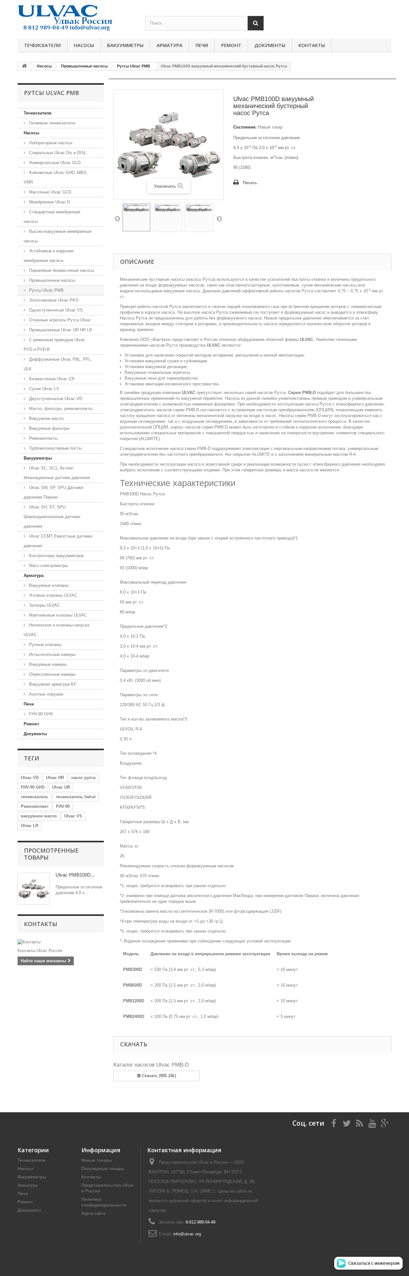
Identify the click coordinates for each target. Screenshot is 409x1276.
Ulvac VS (73, 816)
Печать (250, 182)
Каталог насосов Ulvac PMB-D (151, 1065)
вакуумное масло (39, 816)
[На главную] (24, 66)
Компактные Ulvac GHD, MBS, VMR (56, 177)
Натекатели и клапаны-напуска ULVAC (56, 630)
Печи (202, 45)
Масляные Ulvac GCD (49, 192)
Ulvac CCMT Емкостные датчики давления (58, 541)
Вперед (219, 218)
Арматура (169, 45)
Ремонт (231, 45)
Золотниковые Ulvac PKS (53, 300)
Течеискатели (42, 45)
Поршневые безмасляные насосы (61, 270)
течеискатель (34, 796)
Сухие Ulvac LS (43, 388)
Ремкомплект (35, 806)
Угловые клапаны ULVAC (52, 595)
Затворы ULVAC (44, 605)
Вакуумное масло (46, 418)
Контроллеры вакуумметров (56, 555)
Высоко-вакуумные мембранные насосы (57, 236)
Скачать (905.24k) (158, 1075)
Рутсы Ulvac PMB (46, 290)
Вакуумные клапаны (48, 585)
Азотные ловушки (45, 694)
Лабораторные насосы (50, 142)
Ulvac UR (61, 787)
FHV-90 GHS (40, 714)
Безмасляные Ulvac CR (51, 378)
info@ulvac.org (187, 1234)
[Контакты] (61, 942)
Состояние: (245, 127)
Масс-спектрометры (48, 565)
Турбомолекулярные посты (54, 448)
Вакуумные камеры (47, 664)
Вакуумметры (125, 45)
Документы (269, 45)
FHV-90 (63, 806)
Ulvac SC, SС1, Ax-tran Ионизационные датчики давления (57, 473)
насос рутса (83, 777)
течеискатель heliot (76, 796)
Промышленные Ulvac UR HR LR (60, 329)
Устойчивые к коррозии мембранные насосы (48, 255)
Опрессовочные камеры (51, 674)
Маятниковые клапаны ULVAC (57, 615)
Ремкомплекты (43, 438)
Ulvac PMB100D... (75, 875)
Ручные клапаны (44, 644)
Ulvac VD (30, 777)
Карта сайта (93, 1213)
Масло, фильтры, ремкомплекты (60, 408)
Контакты (311, 45)
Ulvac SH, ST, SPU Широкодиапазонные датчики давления (52, 517)
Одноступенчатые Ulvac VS (55, 310)
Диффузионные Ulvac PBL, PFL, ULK (58, 364)
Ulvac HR (55, 777)
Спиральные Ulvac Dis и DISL (57, 152)
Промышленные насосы (51, 280)
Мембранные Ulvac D (49, 202)
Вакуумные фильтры (48, 428)
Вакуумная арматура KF (52, 684)
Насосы (84, 45)
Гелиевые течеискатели (51, 123)
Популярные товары (102, 1168)
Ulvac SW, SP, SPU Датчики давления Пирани (53, 492)
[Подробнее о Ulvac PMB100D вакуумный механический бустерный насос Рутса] (34, 889)
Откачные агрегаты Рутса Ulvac (59, 320)
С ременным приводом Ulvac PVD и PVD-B (54, 344)
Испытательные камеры (51, 654)
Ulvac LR (29, 825)
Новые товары (96, 1160)
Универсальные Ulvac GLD (54, 162)
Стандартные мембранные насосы (52, 216)
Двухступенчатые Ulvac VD (55, 398)
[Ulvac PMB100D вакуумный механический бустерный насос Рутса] (136, 217)
